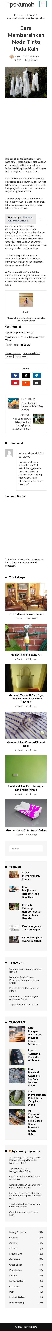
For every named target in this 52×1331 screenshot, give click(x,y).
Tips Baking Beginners (26, 1151)
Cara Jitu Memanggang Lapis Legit (23, 1213)
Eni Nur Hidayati (28, 453)
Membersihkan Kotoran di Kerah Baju (26, 744)
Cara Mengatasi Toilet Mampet (31, 928)
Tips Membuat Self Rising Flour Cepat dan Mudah (25, 1205)
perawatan (21, 357)
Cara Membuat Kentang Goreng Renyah (25, 970)
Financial (26, 1248)
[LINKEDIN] (37, 375)
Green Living (26, 1264)
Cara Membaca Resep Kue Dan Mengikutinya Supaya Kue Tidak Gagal (25, 1196)
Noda (10, 357)
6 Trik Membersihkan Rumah (26, 614)
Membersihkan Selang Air (26, 654)
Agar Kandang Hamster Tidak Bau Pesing (32, 404)
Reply (41, 453)
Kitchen (26, 1275)
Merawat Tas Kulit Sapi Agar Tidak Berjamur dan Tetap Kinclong (26, 699)
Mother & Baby (26, 1281)
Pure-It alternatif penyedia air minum (24, 989)
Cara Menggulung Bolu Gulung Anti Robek (24, 1178)
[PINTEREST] (15, 382)
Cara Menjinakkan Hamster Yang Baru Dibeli (30, 892)
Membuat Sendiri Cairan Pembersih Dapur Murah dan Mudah (24, 980)
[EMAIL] (37, 382)
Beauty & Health (26, 1232)
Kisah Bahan (26, 1270)
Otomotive (26, 1286)
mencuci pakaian (32, 353)
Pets (26, 1291)
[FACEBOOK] (15, 375)
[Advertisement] (26, 130)
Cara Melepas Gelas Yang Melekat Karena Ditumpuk (35, 1036)
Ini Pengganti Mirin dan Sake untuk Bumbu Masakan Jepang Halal (35, 1122)
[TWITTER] (26, 375)
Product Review (26, 1297)
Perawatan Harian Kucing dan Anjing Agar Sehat (24, 998)
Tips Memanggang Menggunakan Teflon (20, 1170)
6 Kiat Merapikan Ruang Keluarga (32, 939)
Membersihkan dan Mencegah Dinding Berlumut (26, 788)
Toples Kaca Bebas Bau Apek (23, 1004)
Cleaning (26, 1237)
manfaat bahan (14, 353)
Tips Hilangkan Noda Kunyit (19, 332)
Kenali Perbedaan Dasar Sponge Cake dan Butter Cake (25, 1186)
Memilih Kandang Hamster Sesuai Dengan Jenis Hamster (31, 911)
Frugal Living (26, 1254)
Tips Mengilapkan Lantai (17, 344)
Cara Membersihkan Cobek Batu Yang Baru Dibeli (37, 1098)
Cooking (26, 1243)
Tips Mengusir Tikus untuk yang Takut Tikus (24, 339)
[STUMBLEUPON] (26, 383)
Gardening (26, 1259)
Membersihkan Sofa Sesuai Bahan (26, 830)
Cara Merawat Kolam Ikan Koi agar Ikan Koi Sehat (34, 1077)
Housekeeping (26, 1302)
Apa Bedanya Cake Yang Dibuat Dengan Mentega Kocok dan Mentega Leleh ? (25, 1160)
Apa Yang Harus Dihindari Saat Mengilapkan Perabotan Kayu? (21, 422)
